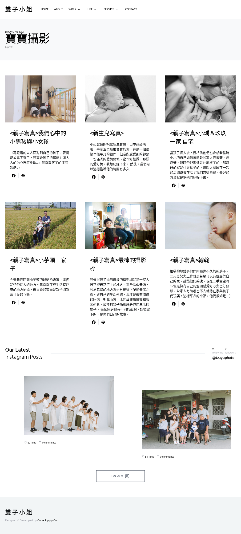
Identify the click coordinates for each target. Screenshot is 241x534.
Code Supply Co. (47, 520)
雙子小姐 (19, 9)
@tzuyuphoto (223, 358)
